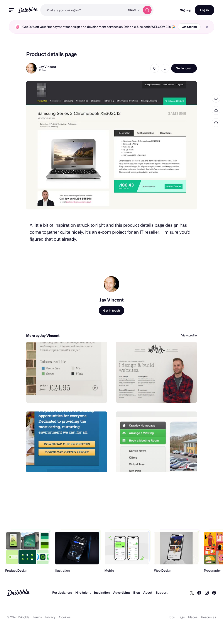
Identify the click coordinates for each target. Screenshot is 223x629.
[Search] (147, 10)
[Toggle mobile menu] (11, 10)
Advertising (121, 592)
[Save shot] (165, 68)
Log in (204, 10)
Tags (181, 617)
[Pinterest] (214, 593)
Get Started (189, 26)
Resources (208, 617)
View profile (189, 335)
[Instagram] (207, 593)
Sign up (185, 10)
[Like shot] (154, 68)
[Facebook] (199, 593)
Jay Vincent (47, 67)
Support (161, 592)
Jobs (171, 617)
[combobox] (83, 10)
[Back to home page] (27, 10)
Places (193, 617)
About (147, 592)
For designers (62, 592)
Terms (37, 617)
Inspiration (102, 592)
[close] (207, 27)
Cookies (65, 617)
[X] (192, 593)
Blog (136, 592)
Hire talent (83, 592)
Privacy (50, 617)
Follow (42, 70)
